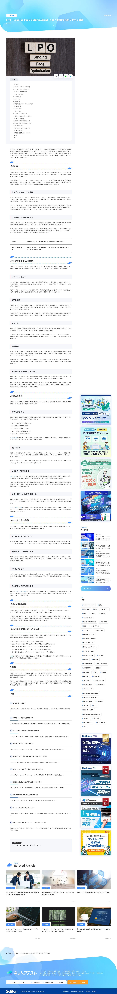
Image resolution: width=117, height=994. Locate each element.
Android (85, 676)
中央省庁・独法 (87, 617)
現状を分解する (19, 109)
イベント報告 (36, 982)
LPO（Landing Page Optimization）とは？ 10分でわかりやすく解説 (33, 953)
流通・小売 (86, 609)
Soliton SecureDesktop (90, 697)
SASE (84, 726)
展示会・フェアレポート (90, 647)
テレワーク (101, 655)
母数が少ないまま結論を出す (23, 123)
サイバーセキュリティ (89, 651)
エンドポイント (95, 626)
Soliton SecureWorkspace (91, 714)
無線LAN (95, 659)
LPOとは (16, 84)
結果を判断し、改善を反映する (24, 116)
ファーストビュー (20, 94)
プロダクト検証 (87, 664)
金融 (100, 605)
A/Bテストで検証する (21, 113)
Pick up (13, 982)
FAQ (15, 137)
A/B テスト (13, 476)
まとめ (15, 135)
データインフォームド (16, 507)
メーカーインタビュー (89, 638)
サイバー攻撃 (101, 722)
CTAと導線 (18, 96)
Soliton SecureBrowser (90, 693)
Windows (86, 672)
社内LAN (85, 659)
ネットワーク (87, 630)
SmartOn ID (100, 685)
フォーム (17, 99)
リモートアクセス (88, 655)
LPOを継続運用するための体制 (22, 133)
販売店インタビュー (88, 634)
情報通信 (103, 613)
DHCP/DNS (86, 680)
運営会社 (94, 991)
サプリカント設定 (102, 664)
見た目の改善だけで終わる (22, 121)
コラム (95, 706)
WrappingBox (87, 701)
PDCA (11, 656)
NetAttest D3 (87, 685)
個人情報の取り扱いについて (77, 991)
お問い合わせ (66, 991)
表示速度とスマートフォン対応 (24, 104)
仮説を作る (18, 111)
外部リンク (96, 718)
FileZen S (100, 701)
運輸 (84, 613)
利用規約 (88, 991)
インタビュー (24, 982)
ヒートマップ (13, 438)
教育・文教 (104, 622)
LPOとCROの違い (18, 130)
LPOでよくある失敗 (19, 118)
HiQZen (85, 718)
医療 (95, 609)
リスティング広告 (21, 591)
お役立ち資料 (72, 982)
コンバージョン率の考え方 (22, 89)
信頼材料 (17, 101)
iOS (95, 672)
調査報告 (98, 668)
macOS (103, 672)
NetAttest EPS (99, 680)
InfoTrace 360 (87, 689)
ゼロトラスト (99, 630)
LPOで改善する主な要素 (20, 92)
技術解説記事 (87, 668)
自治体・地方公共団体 (89, 622)
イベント (82, 982)
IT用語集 (11, 15)
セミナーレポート (88, 643)
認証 (84, 626)
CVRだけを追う (19, 126)
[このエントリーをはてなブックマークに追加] (70, 76)
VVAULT (85, 706)
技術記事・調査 (49, 982)
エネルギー (105, 609)
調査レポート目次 (88, 710)
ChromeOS (96, 676)
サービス (93, 613)
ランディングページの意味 (22, 87)
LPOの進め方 (17, 106)
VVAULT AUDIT (87, 722)
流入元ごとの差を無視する (22, 128)
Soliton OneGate (88, 605)
